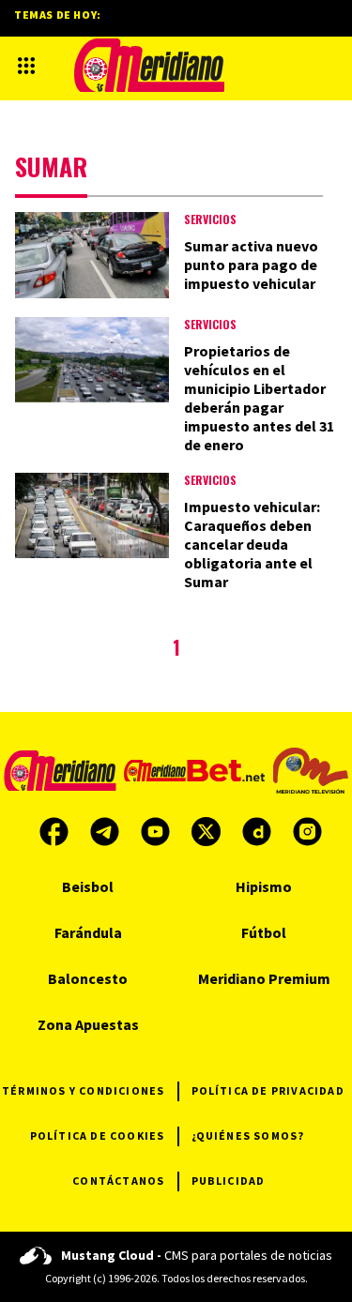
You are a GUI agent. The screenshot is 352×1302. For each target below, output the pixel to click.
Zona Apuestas (88, 1024)
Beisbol (88, 886)
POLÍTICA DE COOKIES (97, 1135)
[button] (26, 65)
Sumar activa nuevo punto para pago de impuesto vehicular (251, 264)
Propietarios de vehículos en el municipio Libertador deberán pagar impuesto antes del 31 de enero (259, 397)
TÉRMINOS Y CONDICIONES (83, 1090)
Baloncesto (88, 978)
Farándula (88, 932)
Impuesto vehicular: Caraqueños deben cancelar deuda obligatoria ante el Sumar (252, 544)
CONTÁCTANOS (118, 1180)
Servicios (210, 219)
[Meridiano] (149, 65)
